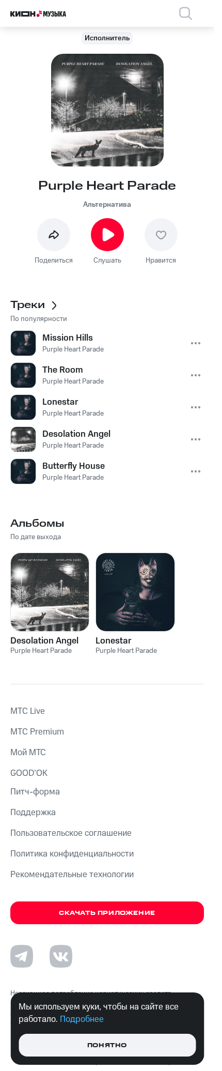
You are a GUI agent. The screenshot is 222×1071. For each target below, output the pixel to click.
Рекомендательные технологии (72, 874)
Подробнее (82, 1019)
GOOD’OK (28, 773)
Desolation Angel (44, 641)
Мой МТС (28, 752)
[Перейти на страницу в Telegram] (21, 956)
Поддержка (33, 812)
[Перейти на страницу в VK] (61, 956)
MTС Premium (37, 732)
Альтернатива (107, 205)
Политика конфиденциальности (72, 854)
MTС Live (27, 711)
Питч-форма (35, 792)
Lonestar (114, 641)
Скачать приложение (107, 913)
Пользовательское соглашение (71, 833)
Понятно (107, 1045)
